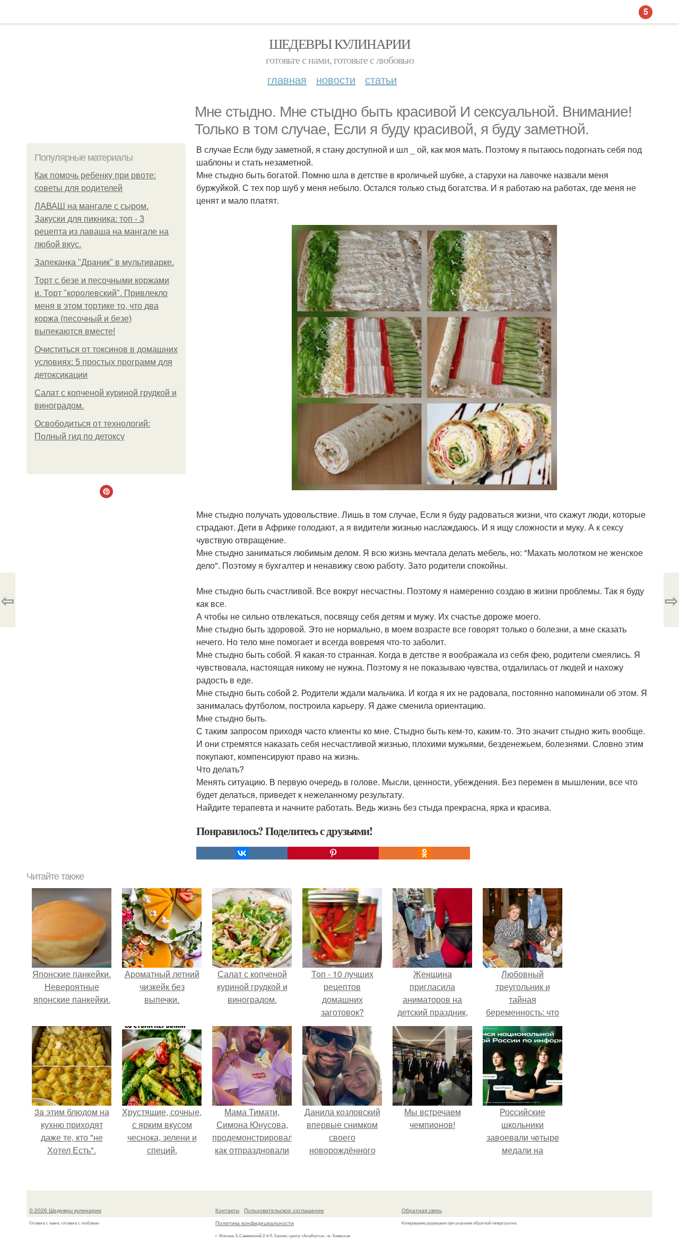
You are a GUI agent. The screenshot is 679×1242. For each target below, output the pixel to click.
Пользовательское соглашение (284, 1210)
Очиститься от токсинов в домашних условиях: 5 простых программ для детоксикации (106, 362)
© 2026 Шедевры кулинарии (65, 1210)
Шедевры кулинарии (340, 43)
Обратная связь (422, 1210)
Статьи (381, 79)
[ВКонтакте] (242, 853)
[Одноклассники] (424, 853)
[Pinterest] (333, 853)
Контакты (227, 1210)
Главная (287, 79)
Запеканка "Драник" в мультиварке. (104, 262)
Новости (335, 79)
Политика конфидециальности (254, 1223)
